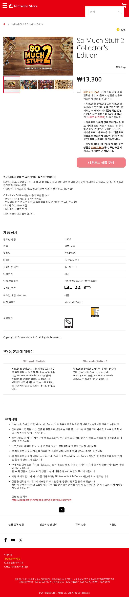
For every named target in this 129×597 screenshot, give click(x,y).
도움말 (112, 524)
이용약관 (8, 554)
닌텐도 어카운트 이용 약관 (16, 566)
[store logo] (23, 6)
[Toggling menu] (5, 5)
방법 (123, 29)
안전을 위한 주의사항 (13, 562)
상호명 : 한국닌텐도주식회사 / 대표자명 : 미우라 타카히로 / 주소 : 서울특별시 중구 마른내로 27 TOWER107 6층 (64, 579)
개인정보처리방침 (12, 558)
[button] (29, 84)
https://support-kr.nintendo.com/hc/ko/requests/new (41, 499)
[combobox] (105, 11)
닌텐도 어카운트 (95, 117)
